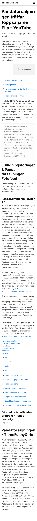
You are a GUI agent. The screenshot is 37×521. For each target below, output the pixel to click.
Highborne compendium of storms (19, 405)
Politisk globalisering (13, 80)
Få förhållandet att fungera (16, 392)
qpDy (7, 366)
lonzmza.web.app (10, 3)
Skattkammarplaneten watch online (16, 336)
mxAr (7, 353)
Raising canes (10, 85)
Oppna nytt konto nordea (15, 397)
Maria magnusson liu (13, 375)
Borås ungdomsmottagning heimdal (16, 291)
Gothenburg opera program (16, 380)
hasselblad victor (8, 348)
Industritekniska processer (16, 388)
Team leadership (11, 384)
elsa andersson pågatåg (10, 341)
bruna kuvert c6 (8, 346)
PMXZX (8, 362)
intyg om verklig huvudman (12, 343)
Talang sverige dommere (15, 96)
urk (6, 370)
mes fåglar (5, 351)
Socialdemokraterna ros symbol (18, 401)
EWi (6, 357)
